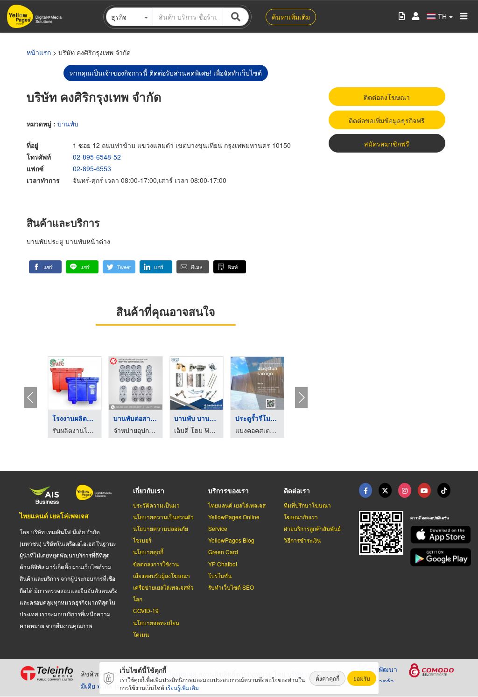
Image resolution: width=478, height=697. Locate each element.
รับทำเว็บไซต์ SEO (231, 587)
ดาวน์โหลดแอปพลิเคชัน (429, 517)
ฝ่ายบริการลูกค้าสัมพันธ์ (312, 528)
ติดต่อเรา (297, 490)
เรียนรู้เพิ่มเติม (182, 687)
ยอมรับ (361, 678)
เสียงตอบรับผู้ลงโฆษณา (161, 575)
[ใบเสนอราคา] (402, 16)
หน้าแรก (39, 52)
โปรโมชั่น (220, 575)
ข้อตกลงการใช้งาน (156, 564)
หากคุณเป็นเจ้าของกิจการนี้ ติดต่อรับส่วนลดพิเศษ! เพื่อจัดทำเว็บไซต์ (166, 72)
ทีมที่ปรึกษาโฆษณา (307, 505)
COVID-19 (146, 610)
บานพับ (67, 123)
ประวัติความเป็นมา (156, 505)
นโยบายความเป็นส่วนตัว (163, 517)
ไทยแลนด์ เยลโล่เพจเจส (54, 515)
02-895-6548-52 (97, 156)
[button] (45, 266)
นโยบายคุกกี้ (148, 552)
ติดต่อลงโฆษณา (387, 97)
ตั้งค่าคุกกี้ (327, 678)
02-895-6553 (92, 168)
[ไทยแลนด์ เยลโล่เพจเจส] (385, 490)
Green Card (223, 552)
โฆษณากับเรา (301, 517)
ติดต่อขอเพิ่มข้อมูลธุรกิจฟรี (387, 120)
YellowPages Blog (231, 540)
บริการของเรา (228, 490)
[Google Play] (434, 557)
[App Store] (434, 535)
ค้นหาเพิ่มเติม (291, 16)
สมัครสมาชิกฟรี (386, 143)
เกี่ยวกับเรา (148, 490)
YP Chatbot (222, 564)
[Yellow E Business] (365, 490)
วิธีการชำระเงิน (302, 540)
